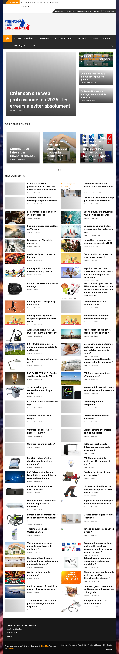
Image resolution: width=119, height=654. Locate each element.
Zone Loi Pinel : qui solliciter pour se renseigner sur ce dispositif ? (42, 603)
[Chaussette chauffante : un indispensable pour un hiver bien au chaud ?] (71, 491)
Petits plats (70, 11)
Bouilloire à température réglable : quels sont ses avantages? (39, 461)
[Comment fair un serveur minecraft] (71, 421)
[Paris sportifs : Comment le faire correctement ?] (71, 258)
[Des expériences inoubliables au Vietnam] (15, 231)
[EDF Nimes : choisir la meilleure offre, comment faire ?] (71, 463)
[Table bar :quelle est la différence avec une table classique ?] (71, 449)
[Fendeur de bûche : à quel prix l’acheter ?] (71, 477)
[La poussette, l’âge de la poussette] (15, 245)
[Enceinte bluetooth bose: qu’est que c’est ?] (15, 491)
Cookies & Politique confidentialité (21, 625)
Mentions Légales (14, 629)
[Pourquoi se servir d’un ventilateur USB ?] (71, 605)
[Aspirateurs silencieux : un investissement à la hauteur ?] (15, 335)
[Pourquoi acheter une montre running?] (15, 288)
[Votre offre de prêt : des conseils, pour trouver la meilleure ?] (15, 548)
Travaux (82, 38)
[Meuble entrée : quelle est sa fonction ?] (71, 519)
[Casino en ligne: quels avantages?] (15, 577)
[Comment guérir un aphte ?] (15, 449)
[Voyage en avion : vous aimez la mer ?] (71, 534)
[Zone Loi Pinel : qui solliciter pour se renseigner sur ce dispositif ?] (15, 605)
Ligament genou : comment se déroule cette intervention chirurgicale (99, 589)
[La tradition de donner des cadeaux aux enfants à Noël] (71, 245)
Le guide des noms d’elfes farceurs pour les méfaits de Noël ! (98, 229)
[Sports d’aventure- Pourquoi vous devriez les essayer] (71, 217)
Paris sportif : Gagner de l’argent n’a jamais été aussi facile (41, 318)
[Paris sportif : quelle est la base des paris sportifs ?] (71, 334)
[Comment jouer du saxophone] (71, 406)
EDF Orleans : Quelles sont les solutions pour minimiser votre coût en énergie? (42, 475)
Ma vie (96, 11)
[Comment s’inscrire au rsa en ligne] (15, 406)
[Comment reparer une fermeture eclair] (71, 306)
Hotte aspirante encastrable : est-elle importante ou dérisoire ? (42, 503)
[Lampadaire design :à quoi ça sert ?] (15, 364)
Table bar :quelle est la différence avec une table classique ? (97, 447)
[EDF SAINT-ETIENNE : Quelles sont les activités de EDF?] (15, 378)
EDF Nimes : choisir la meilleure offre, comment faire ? (97, 461)
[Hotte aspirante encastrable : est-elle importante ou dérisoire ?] (15, 506)
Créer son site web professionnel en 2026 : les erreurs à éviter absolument (41, 186)
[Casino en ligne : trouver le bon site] (15, 258)
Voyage (106, 38)
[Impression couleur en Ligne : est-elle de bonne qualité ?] (71, 506)
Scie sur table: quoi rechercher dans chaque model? (39, 390)
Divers (95, 38)
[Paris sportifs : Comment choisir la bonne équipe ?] (71, 320)
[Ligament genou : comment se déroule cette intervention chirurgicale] (71, 591)
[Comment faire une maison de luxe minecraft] (71, 435)
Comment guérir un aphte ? (41, 444)
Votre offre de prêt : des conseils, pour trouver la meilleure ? (39, 546)
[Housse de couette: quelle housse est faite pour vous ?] (71, 364)
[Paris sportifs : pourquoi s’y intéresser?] (15, 306)
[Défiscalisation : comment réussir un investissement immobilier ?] (71, 562)
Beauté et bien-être (83, 11)
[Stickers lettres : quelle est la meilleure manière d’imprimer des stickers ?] (71, 577)
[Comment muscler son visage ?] (15, 421)
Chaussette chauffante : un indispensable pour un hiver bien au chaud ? (98, 489)
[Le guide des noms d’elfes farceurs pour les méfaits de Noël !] (71, 231)
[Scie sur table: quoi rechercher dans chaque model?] (15, 392)
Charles (86, 193)
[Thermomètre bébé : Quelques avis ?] (15, 534)
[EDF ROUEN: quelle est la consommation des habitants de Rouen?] (15, 349)
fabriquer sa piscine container (68, 185)
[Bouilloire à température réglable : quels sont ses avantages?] (15, 463)
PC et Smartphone (64, 38)
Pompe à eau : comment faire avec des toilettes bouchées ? (42, 517)
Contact (10, 636)
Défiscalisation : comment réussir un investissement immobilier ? (97, 561)
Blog (33, 46)
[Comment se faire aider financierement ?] (15, 435)
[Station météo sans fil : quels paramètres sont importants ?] (71, 392)
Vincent (29, 193)
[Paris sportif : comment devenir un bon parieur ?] (15, 272)
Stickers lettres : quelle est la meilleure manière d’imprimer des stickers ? (99, 575)
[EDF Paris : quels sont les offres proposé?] (71, 378)
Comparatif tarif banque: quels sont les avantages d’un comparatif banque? (42, 561)
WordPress (11, 648)
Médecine (59, 11)
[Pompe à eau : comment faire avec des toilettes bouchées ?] (15, 520)
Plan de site (12, 632)
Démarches (44, 38)
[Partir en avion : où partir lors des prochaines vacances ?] (15, 591)
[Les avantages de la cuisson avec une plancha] (15, 217)
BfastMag (45, 646)
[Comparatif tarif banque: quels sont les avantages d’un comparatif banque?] (15, 562)
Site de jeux (19, 46)
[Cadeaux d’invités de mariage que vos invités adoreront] (71, 203)
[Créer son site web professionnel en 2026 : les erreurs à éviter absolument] (15, 188)
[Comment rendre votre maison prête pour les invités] (15, 203)
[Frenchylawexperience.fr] (7, 38)
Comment (89, 183)
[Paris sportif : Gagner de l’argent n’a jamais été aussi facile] (15, 320)
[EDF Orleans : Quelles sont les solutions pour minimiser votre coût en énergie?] (15, 477)
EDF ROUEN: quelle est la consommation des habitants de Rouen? (42, 347)
